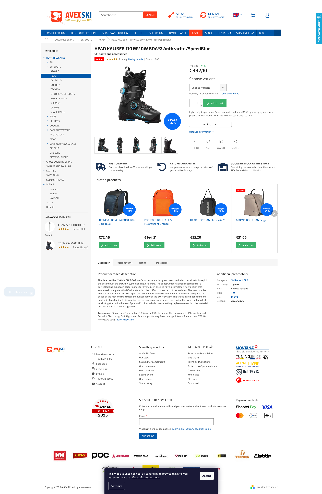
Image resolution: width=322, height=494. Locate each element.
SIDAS (53, 139)
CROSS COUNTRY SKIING (59, 161)
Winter (53, 193)
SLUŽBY (50, 202)
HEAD (53, 75)
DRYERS (55, 107)
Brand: (152, 59)
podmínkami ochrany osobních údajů (191, 428)
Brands (50, 206)
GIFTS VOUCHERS (59, 157)
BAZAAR (54, 197)
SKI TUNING (52, 175)
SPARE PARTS (58, 111)
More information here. (146, 477)
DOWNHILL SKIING (56, 57)
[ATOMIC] (120, 455)
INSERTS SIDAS (59, 98)
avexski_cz (102, 368)
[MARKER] (181, 455)
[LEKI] (79, 455)
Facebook (101, 363)
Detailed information (200, 131)
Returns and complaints (200, 353)
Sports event (146, 374)
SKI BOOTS (55, 66)
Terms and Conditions (199, 361)
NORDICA (55, 84)
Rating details (135, 59)
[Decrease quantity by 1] (201, 105)
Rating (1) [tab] (144, 262)
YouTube (100, 383)
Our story (144, 357)
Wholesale (193, 374)
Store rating (145, 383)
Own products (146, 370)
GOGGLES (55, 125)
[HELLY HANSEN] (59, 455)
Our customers (147, 366)
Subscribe (148, 436)
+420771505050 (104, 358)
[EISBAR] (262, 455)
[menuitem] (54, 33)
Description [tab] (104, 262)
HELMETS (55, 121)
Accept (206, 475)
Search (150, 14)
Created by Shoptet (267, 486)
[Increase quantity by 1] (201, 101)
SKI (51, 62)
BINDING (54, 148)
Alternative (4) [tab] (125, 262)
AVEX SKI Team (147, 353)
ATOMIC (55, 71)
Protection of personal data (202, 366)
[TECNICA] (242, 455)
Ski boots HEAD (239, 280)
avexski (100, 373)
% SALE (50, 184)
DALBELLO (56, 80)
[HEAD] (140, 455)
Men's (234, 296)
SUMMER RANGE (55, 179)
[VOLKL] (221, 455)
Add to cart (217, 103)
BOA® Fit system (125, 319)
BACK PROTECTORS (60, 130)
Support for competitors (152, 361)
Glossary (192, 379)
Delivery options (230, 93)
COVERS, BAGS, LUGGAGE (63, 143)
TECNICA (55, 89)
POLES (53, 116)
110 (233, 292)
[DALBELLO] (201, 455)
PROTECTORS (57, 134)
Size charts (193, 357)
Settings (116, 485)
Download (193, 383)
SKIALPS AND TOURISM (58, 166)
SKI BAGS (55, 102)
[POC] (100, 455)
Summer (54, 188)
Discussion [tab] (162, 262)
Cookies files (194, 370)
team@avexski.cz (105, 354)
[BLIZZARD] (161, 455)
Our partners (146, 379)
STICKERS (55, 152)
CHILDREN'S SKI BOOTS (63, 93)
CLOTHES (51, 170)
